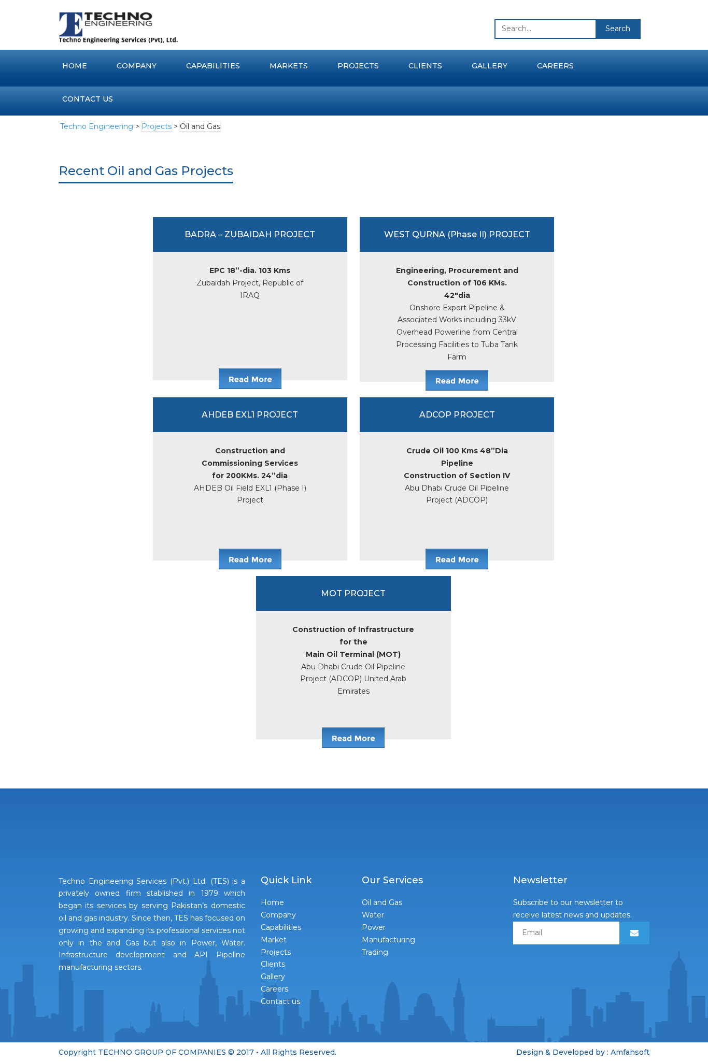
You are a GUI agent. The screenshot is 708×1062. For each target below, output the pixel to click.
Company (137, 65)
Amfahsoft (630, 1052)
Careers (555, 65)
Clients (425, 65)
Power (374, 927)
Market (274, 939)
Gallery (489, 65)
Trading (375, 952)
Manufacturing (388, 939)
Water (373, 915)
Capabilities (213, 65)
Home (74, 65)
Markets (289, 65)
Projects (358, 65)
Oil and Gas (382, 902)
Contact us (87, 99)
